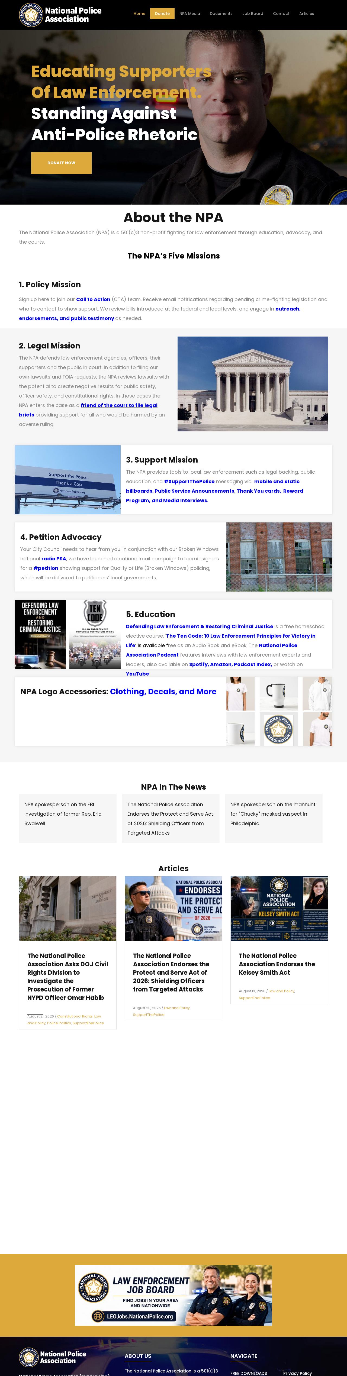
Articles (306, 13)
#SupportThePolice (189, 481)
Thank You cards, (260, 490)
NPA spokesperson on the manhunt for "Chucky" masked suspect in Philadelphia (273, 814)
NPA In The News (173, 787)
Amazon (221, 664)
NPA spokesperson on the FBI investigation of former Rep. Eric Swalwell (62, 814)
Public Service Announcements (194, 490)
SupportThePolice (88, 1023)
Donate (162, 13)
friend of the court (104, 405)
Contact (281, 13)
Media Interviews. (185, 500)
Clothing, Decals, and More (163, 691)
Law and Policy (177, 1007)
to (131, 405)
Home (139, 13)
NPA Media (189, 13)
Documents (221, 13)
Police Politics (59, 1023)
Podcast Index (252, 664)
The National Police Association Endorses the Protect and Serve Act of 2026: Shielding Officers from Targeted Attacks (171, 973)
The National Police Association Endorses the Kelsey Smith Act (277, 964)
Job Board (252, 13)
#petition (45, 568)
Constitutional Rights (75, 1016)
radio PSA (53, 558)
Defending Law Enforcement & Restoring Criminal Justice (199, 626)
